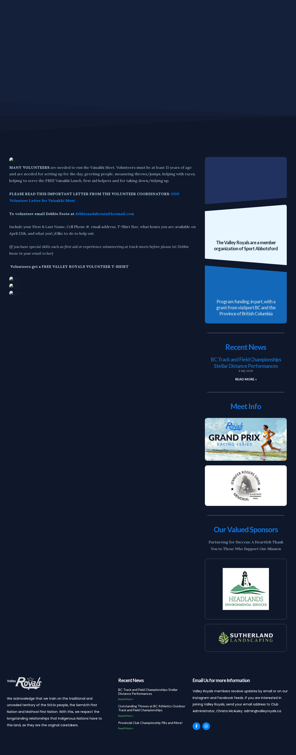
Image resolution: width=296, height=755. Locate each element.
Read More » (246, 379)
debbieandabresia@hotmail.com (104, 213)
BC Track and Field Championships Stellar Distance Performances (246, 362)
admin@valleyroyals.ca (262, 711)
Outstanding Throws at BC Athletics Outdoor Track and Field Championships (151, 708)
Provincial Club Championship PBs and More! (150, 723)
